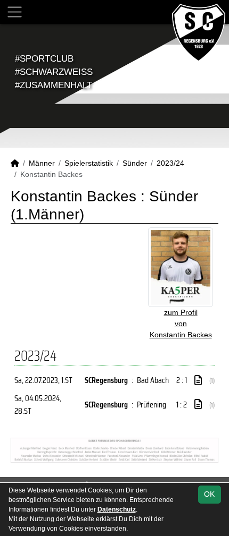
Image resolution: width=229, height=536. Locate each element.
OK (209, 494)
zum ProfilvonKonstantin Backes (181, 323)
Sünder (134, 163)
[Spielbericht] (198, 380)
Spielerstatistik (88, 163)
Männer (42, 163)
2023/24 (170, 163)
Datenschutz (116, 509)
